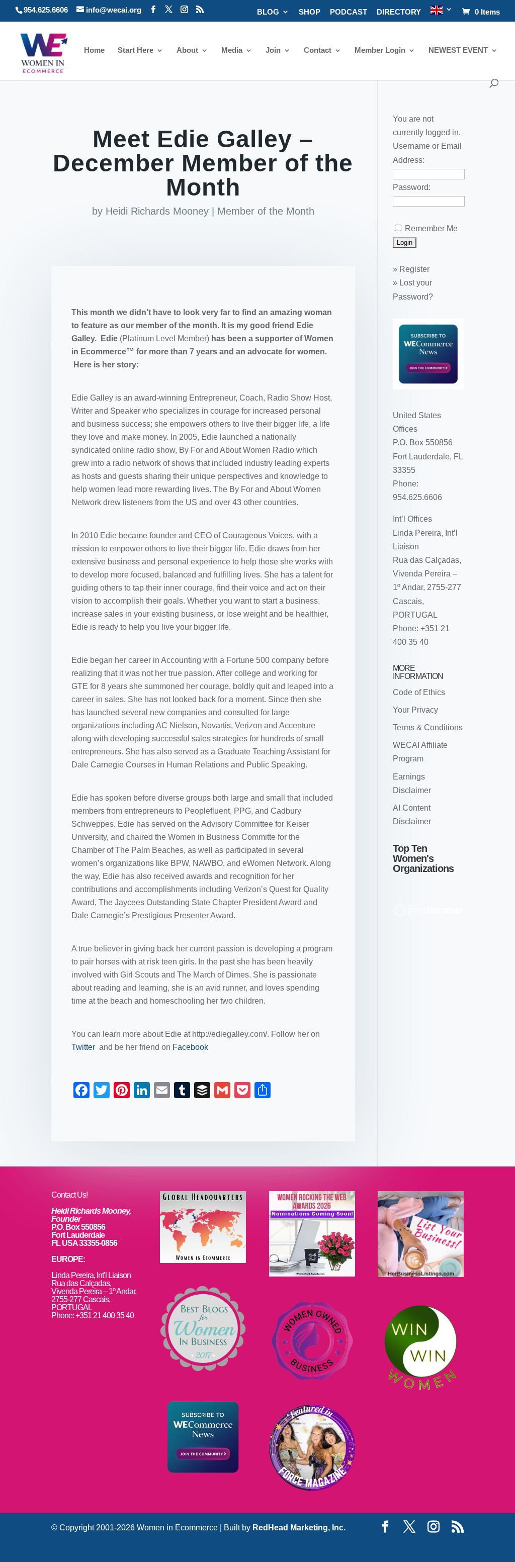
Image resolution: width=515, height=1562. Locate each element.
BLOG (268, 12)
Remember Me (431, 228)
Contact (317, 50)
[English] (442, 13)
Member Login (380, 50)
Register (414, 269)
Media (231, 50)
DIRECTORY (399, 12)
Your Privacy (415, 710)
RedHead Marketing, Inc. (299, 1527)
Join (273, 50)
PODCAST (348, 12)
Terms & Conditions (428, 727)
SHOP (309, 12)
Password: (412, 187)
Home (94, 50)
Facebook (190, 1047)
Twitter (84, 1047)
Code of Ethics (419, 692)
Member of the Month (265, 211)
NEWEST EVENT (458, 50)
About (187, 50)
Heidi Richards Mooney (157, 211)
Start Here (135, 50)
